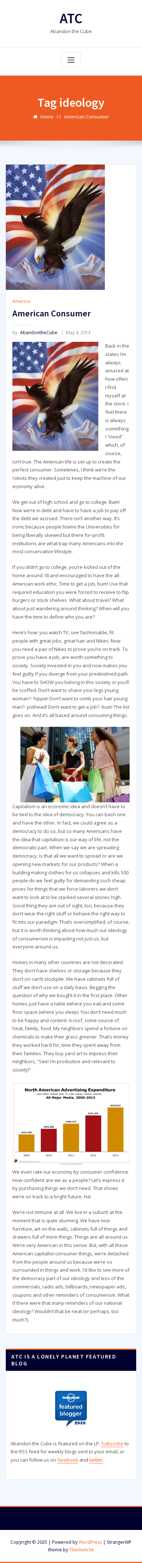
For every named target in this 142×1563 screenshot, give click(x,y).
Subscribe (112, 1443)
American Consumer (86, 116)
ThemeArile (81, 1550)
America (21, 301)
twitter (96, 1460)
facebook (67, 1460)
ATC (71, 18)
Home (47, 116)
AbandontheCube (35, 332)
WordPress (90, 1542)
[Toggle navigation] (71, 59)
